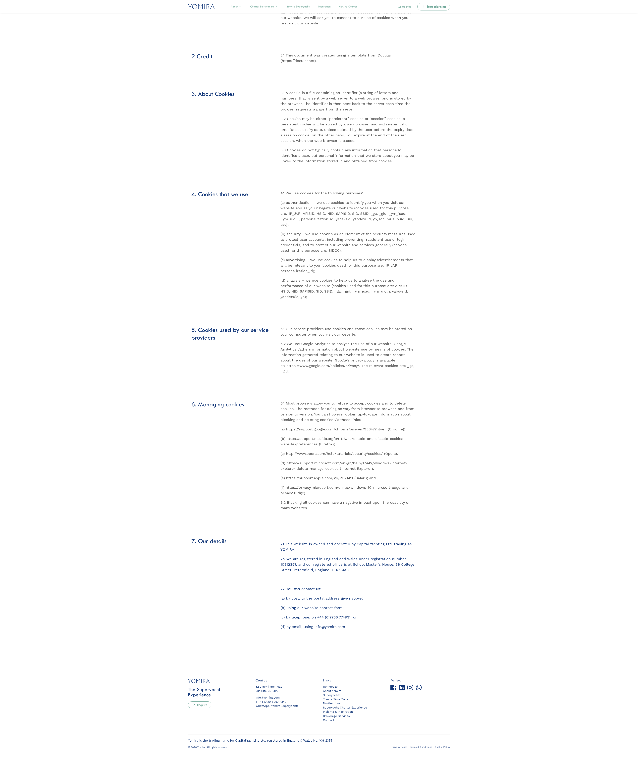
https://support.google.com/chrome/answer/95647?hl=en (336, 429)
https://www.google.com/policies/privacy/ (322, 366)
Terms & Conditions (421, 747)
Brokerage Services (336, 716)
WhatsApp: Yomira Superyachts (277, 706)
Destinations (262, 6)
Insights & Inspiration (338, 711)
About (234, 6)
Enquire (201, 705)
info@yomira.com (330, 627)
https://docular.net (298, 61)
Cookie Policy (442, 747)
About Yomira (332, 691)
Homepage (330, 686)
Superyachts (298, 6)
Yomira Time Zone (335, 699)
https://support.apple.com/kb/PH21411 (319, 478)
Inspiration (324, 6)
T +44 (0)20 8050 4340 (271, 701)
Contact (328, 720)
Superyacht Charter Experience (345, 707)
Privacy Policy (399, 747)
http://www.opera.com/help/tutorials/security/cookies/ (334, 454)
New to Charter (348, 6)
